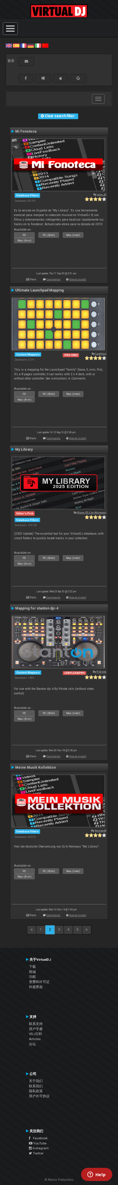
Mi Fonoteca (25, 131)
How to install (77, 279)
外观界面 (36, 987)
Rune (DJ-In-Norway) (91, 512)
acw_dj (101, 194)
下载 (32, 967)
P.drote (101, 671)
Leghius (100, 353)
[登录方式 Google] (78, 78)
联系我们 (36, 1086)
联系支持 (36, 1024)
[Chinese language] (45, 45)
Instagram (40, 1148)
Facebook (39, 1138)
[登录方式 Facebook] (25, 78)
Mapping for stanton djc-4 (36, 608)
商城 (32, 972)
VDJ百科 (35, 1034)
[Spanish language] (16, 45)
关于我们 (36, 1081)
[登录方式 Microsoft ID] (43, 78)
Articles (35, 1039)
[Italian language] (38, 45)
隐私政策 (36, 1091)
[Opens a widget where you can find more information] (96, 1175)
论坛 (32, 1044)
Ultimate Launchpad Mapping (39, 290)
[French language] (23, 45)
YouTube (39, 1143)
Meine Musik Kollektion (35, 768)
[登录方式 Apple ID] (60, 78)
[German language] (30, 45)
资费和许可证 (39, 982)
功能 (32, 977)
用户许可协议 (39, 1096)
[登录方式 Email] (26, 61)
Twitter (38, 1153)
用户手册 (36, 1029)
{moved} (100, 830)
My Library (24, 449)
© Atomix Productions (59, 1180)
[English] (9, 45)
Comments (53, 279)
